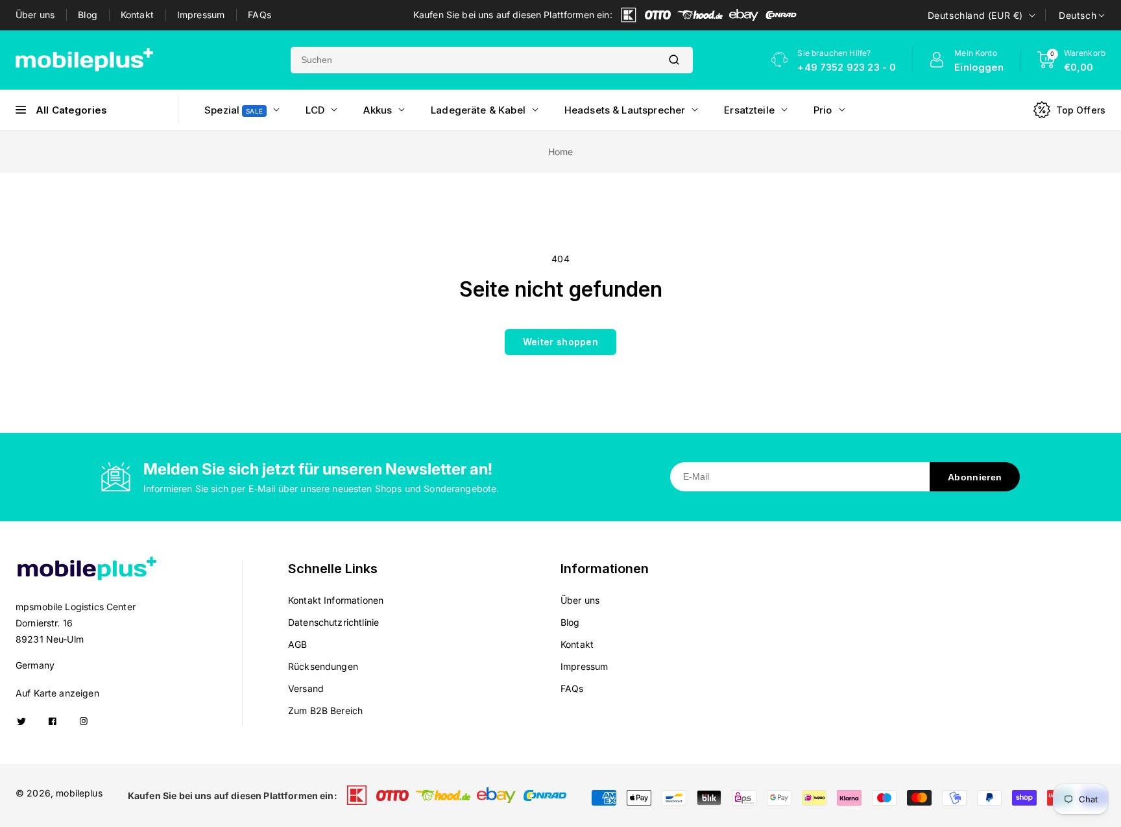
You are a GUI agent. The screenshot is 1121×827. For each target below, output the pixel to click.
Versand (306, 688)
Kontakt (137, 14)
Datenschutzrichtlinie (333, 622)
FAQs (259, 14)
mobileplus (79, 792)
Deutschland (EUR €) (975, 15)
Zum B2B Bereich (325, 710)
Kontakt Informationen (335, 600)
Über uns (35, 14)
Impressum (200, 14)
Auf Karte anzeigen (57, 692)
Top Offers (1081, 110)
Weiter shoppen (560, 341)
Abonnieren (975, 477)
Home (560, 151)
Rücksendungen (323, 666)
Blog (87, 14)
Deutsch (1077, 15)
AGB (297, 644)
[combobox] (473, 60)
